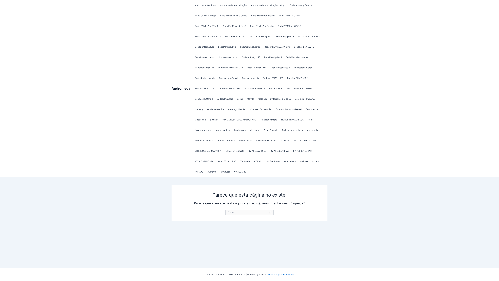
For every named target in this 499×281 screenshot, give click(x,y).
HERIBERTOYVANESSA (292, 119)
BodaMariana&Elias (204, 67)
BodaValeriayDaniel (228, 78)
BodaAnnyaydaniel (285, 36)
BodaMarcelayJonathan (297, 57)
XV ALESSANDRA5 (227, 161)
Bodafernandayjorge (250, 47)
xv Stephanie (273, 161)
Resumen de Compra (266, 140)
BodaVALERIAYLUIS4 (230, 88)
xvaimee (304, 161)
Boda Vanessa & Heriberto (208, 36)
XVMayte (212, 171)
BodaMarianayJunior (257, 67)
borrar (240, 99)
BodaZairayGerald (204, 99)
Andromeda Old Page (205, 5)
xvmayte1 (225, 171)
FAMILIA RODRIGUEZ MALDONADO (239, 119)
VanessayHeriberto (235, 151)
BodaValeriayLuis (250, 78)
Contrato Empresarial (260, 109)
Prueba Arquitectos (204, 140)
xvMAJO (199, 171)
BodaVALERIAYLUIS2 (297, 78)
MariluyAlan (240, 130)
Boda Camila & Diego (205, 15)
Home (311, 119)
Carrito (250, 99)
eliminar (214, 119)
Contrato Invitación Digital (289, 109)
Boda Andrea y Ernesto (301, 5)
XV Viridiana (290, 161)
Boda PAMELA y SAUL (290, 15)
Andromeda (181, 88)
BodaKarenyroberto (204, 57)
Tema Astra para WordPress (280, 274)
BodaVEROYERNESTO (304, 88)
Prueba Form (245, 140)
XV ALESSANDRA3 (302, 151)
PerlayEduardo (271, 130)
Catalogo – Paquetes (305, 99)
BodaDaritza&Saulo (204, 47)
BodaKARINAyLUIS (251, 57)
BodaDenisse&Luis (227, 47)
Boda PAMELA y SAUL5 (289, 26)
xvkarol (315, 161)
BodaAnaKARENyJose (261, 36)
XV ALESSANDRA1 (257, 151)
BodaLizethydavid (273, 57)
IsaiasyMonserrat (203, 130)
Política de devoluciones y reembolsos (301, 130)
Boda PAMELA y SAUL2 (206, 26)
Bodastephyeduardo (205, 78)
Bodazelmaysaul (225, 99)
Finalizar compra (269, 119)
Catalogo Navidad (237, 109)
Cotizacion (200, 119)
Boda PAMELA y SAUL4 (262, 26)
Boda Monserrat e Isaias (263, 15)
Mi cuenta (254, 130)
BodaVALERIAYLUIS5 (254, 88)
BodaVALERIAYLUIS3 (205, 88)
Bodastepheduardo (303, 67)
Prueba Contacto (226, 140)
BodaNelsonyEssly (281, 67)
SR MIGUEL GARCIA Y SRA (208, 151)
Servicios (284, 140)
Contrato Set (312, 109)
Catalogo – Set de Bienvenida (209, 109)
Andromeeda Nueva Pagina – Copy (268, 5)
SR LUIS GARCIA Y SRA (305, 140)
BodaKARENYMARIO (304, 47)
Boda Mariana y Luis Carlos (233, 15)
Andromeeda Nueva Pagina (233, 5)
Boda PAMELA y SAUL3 (234, 26)
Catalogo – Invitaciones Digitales (274, 99)
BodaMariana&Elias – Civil (230, 67)
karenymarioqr (223, 130)
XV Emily (258, 161)
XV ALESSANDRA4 (204, 161)
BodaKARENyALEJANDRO (277, 47)
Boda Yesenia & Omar (235, 36)
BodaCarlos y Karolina (309, 36)
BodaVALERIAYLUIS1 (273, 78)
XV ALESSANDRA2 (280, 151)
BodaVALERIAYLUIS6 (279, 88)
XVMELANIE (240, 171)
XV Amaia (245, 161)
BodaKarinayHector (228, 57)
